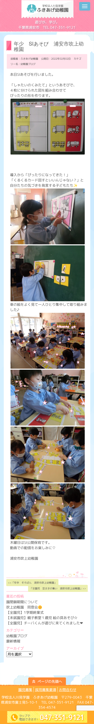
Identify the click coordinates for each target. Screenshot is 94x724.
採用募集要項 (45, 689)
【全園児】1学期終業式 (25, 612)
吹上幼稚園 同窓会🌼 (24, 607)
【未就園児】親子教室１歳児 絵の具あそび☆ (41, 617)
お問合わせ (67, 689)
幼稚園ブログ (28, 64)
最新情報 (13, 641)
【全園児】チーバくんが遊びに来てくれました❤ (44, 623)
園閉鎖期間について (22, 601)
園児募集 (25, 689)
